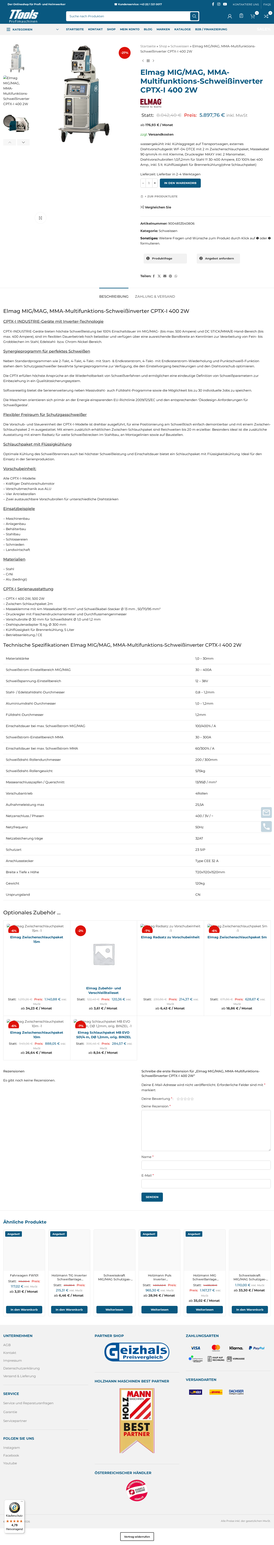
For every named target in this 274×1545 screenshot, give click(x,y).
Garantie (10, 1412)
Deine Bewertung (156, 1098)
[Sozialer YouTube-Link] (225, 4)
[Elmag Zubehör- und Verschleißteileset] (104, 954)
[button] (9, 142)
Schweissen (179, 46)
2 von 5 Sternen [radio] (181, 1098)
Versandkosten (160, 134)
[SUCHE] (194, 16)
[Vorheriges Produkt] (143, 61)
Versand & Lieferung (19, 1376)
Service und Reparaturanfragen (28, 1403)
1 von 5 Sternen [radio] (178, 1098)
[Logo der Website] (24, 16)
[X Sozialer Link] (159, 276)
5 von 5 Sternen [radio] (192, 1098)
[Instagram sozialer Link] (219, 4)
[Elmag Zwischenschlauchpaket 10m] (37, 1023)
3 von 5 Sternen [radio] (185, 1098)
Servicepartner (15, 1421)
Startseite (148, 46)
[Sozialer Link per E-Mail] (165, 276)
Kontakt (9, 1353)
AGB (7, 1345)
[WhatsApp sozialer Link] (175, 276)
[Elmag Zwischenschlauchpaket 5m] (237, 928)
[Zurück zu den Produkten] (148, 61)
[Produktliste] (241, 15)
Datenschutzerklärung (21, 1368)
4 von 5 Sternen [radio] (188, 1098)
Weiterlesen (114, 1309)
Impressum (12, 1360)
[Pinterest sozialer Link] (170, 276)
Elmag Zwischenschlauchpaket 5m (237, 937)
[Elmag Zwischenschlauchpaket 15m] (37, 928)
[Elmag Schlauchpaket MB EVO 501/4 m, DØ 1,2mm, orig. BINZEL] (104, 1023)
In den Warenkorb (180, 183)
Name (147, 1157)
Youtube (10, 1463)
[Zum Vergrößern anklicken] (40, 218)
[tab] (113, 294)
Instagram (11, 1448)
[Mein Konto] (230, 16)
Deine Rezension (156, 1106)
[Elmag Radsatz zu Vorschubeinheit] (170, 928)
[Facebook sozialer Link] (213, 4)
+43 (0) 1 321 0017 (151, 4)
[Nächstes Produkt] (153, 61)
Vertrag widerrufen (137, 1536)
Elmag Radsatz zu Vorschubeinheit (170, 937)
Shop (163, 46)
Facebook (11, 1455)
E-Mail (147, 1175)
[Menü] (21, 1502)
